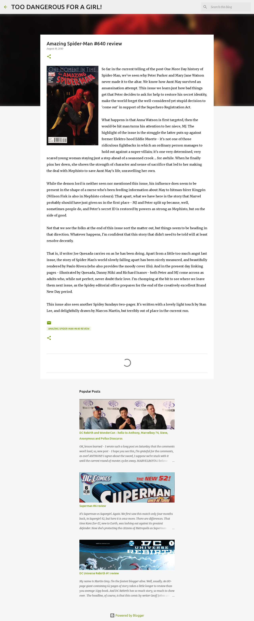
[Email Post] (49, 324)
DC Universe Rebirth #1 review (99, 573)
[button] (49, 56)
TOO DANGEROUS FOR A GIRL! (56, 6)
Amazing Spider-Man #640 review (68, 328)
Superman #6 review (92, 505)
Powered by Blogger (129, 615)
